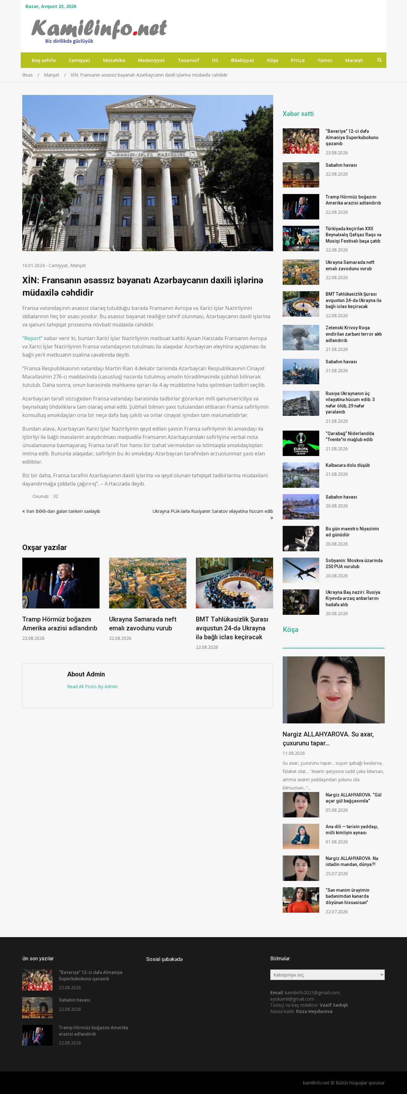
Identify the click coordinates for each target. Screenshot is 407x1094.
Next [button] (269, 607)
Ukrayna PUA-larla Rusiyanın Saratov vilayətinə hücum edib (213, 511)
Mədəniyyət (151, 60)
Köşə (272, 60)
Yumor (325, 60)
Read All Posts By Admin (92, 686)
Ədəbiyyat (242, 60)
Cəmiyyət (79, 60)
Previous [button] (26, 607)
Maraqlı (354, 60)
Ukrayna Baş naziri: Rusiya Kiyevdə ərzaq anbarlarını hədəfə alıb (353, 598)
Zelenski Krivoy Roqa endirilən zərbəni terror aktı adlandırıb (354, 334)
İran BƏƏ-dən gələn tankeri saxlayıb (63, 511)
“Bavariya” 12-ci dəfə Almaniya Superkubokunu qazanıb (352, 137)
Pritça (298, 60)
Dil (215, 60)
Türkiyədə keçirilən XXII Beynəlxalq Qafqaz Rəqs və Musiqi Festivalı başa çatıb (353, 235)
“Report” (32, 338)
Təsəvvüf (188, 60)
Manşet (78, 265)
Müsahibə (114, 60)
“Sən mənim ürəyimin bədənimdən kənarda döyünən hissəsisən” (347, 896)
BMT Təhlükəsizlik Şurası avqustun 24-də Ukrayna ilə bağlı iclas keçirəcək (232, 628)
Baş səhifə (44, 60)
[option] (60, 599)
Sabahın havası (341, 165)
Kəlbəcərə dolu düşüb (348, 465)
